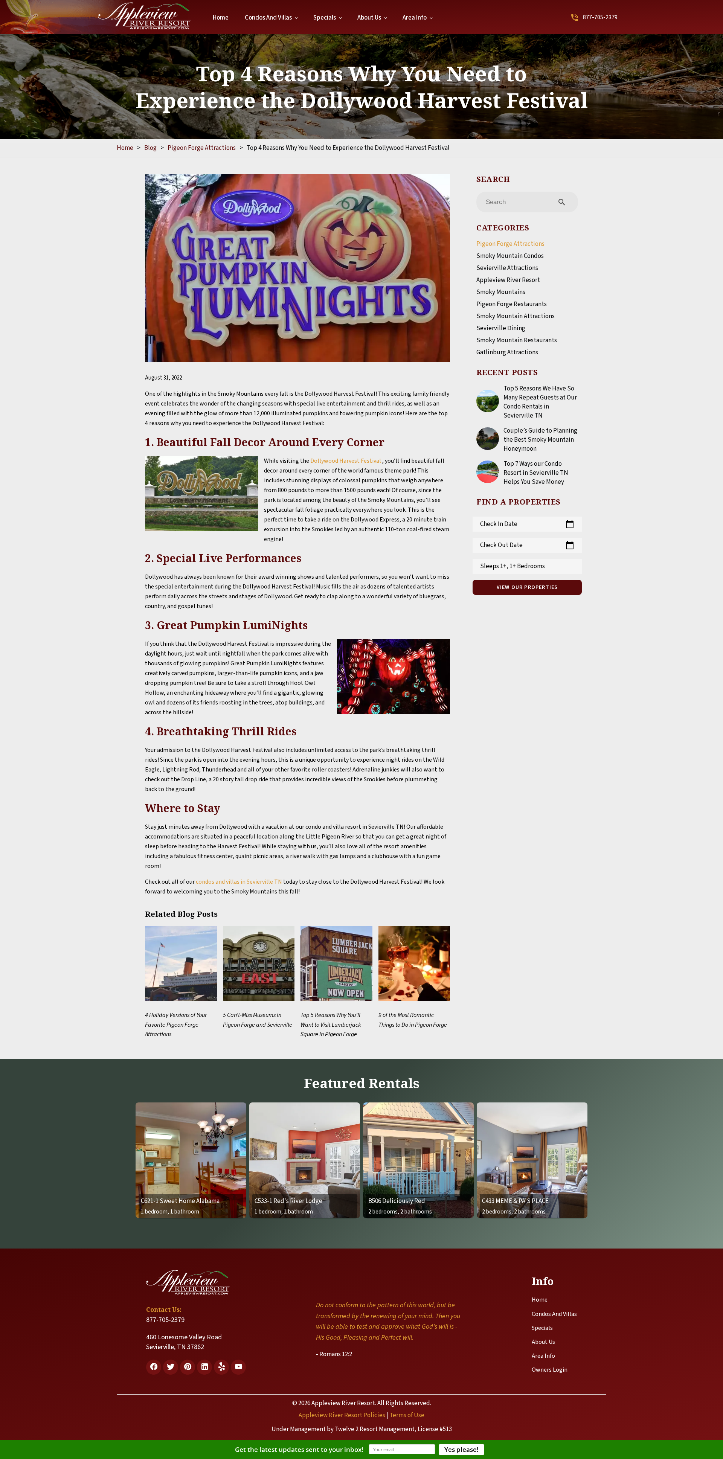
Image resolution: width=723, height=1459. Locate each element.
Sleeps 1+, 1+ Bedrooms (512, 566)
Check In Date (527, 524)
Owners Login (549, 1370)
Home (221, 17)
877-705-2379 (600, 17)
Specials (324, 17)
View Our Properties (527, 587)
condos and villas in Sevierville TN (239, 882)
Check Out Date (527, 545)
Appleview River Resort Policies (342, 1415)
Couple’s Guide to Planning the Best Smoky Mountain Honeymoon (540, 439)
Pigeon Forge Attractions (202, 147)
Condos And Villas (268, 17)
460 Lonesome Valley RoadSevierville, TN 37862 (184, 1342)
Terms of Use (406, 1415)
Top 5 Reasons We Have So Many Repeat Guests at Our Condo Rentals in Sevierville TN (540, 402)
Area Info (415, 17)
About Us (369, 17)
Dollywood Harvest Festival (346, 461)
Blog (150, 147)
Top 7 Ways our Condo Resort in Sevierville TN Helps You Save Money (535, 472)
